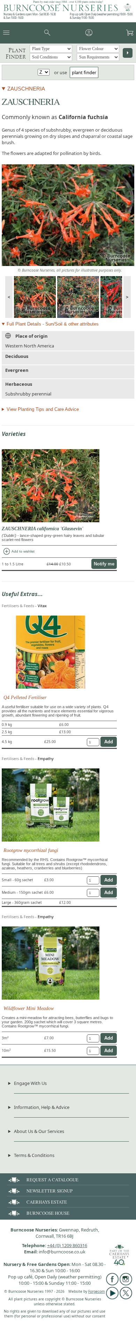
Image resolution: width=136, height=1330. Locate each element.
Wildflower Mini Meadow (28, 1008)
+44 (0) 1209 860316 (67, 1245)
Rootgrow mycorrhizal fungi (30, 850)
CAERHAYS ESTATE (47, 1202)
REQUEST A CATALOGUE (52, 1179)
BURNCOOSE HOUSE (48, 1213)
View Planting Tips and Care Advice (43, 409)
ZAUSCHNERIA (26, 89)
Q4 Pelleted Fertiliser (24, 697)
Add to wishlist (18, 551)
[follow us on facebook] (112, 1284)
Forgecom (96, 1291)
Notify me (104, 563)
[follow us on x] (126, 1297)
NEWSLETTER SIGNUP (50, 1191)
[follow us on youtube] (112, 1297)
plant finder (84, 72)
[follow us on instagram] (126, 1284)
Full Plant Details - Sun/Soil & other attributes (53, 324)
